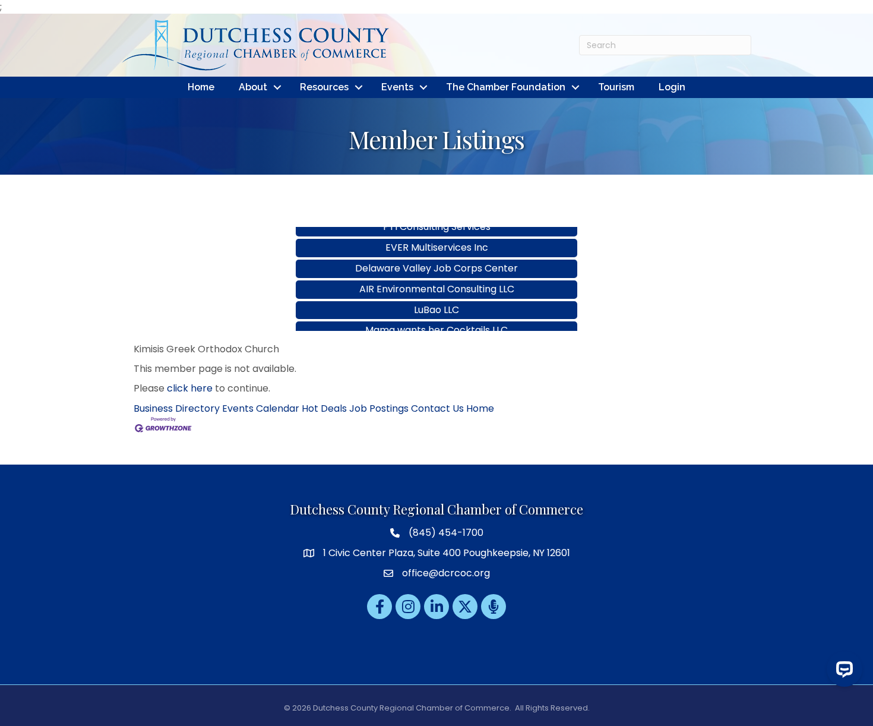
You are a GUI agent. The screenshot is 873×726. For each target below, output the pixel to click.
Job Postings (379, 408)
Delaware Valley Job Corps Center (436, 257)
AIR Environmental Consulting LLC (436, 278)
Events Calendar (260, 408)
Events (397, 87)
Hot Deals (324, 408)
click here (190, 388)
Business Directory (177, 408)
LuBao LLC (436, 299)
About (253, 87)
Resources (324, 87)
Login (672, 87)
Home (201, 87)
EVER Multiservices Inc (436, 237)
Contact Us (437, 408)
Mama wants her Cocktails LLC (436, 319)
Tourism (616, 87)
